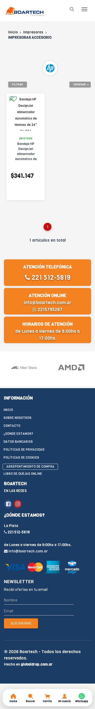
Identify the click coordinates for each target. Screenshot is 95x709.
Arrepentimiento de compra (30, 466)
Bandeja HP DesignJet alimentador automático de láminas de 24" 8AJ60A (26, 156)
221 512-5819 (50, 277)
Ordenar (79, 84)
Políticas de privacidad (23, 449)
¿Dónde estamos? (18, 434)
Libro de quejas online (22, 474)
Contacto (11, 426)
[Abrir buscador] (71, 9)
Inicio (13, 32)
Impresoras (33, 32)
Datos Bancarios (18, 442)
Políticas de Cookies (21, 457)
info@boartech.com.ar (47, 303)
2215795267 (49, 310)
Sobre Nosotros (17, 418)
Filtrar (17, 84)
